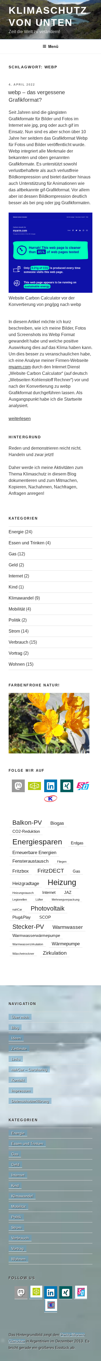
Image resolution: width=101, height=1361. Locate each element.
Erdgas (77, 843)
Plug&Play (21, 917)
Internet (16, 576)
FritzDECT (50, 871)
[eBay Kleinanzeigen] (50, 798)
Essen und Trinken (26, 543)
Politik (14, 620)
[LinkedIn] (50, 786)
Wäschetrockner (23, 953)
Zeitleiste (19, 1048)
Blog (15, 1027)
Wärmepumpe (66, 943)
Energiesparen (37, 842)
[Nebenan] (34, 785)
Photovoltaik (48, 908)
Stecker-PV (28, 926)
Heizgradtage (25, 883)
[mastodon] (18, 786)
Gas (12, 554)
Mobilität (17, 609)
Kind (13, 587)
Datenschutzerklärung (30, 1101)
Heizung (62, 882)
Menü (53, 46)
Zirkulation (55, 953)
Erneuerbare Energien (34, 852)
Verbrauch (18, 642)
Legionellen (19, 899)
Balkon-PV (27, 822)
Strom (14, 631)
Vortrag (15, 653)
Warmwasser (68, 927)
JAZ (67, 892)
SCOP (45, 917)
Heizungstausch (23, 892)
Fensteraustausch (30, 861)
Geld (13, 565)
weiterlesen (20, 418)
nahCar (17, 909)
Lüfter (39, 899)
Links (15, 1059)
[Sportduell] (82, 785)
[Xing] (66, 786)
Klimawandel (21, 598)
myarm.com (20, 367)
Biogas (57, 823)
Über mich (20, 1017)
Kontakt (17, 1080)
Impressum (20, 1090)
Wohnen (17, 664)
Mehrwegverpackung (65, 899)
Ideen (16, 1038)
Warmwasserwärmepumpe (36, 935)
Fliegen (62, 861)
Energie (16, 532)
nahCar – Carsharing (29, 1069)
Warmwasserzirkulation (27, 944)
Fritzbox (20, 871)
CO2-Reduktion (26, 831)
